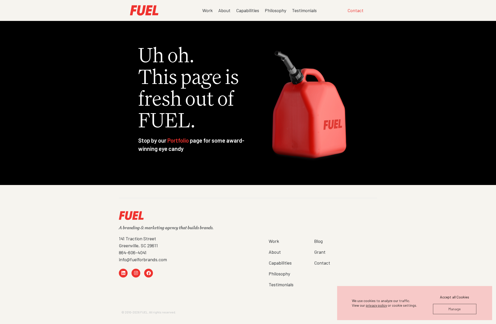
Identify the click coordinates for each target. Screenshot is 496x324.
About (224, 10)
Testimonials (304, 10)
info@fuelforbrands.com (143, 259)
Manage (454, 309)
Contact (355, 10)
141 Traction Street (137, 238)
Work (207, 10)
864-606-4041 (132, 252)
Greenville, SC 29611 (138, 245)
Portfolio (178, 140)
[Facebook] (148, 273)
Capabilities (247, 10)
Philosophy (275, 10)
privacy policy (376, 305)
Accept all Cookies (454, 297)
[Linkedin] (123, 273)
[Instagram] (135, 273)
